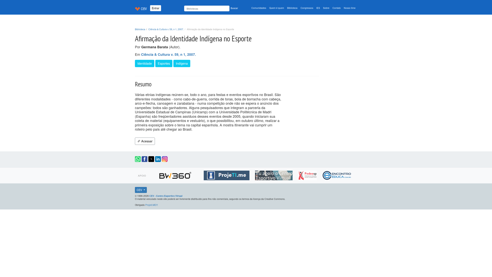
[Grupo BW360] (175, 174)
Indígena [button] (182, 63)
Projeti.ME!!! (151, 204)
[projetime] (227, 174)
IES (318, 7)
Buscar (234, 8)
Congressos (307, 7)
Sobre (326, 7)
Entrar (155, 8)
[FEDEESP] (308, 174)
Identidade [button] (144, 63)
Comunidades (258, 7)
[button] (138, 159)
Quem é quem (276, 7)
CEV (140, 190)
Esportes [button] (164, 63)
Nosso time (350, 7)
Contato (336, 7)
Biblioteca (292, 7)
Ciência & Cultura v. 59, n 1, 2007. (166, 29)
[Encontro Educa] (337, 174)
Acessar (146, 141)
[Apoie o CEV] (274, 174)
